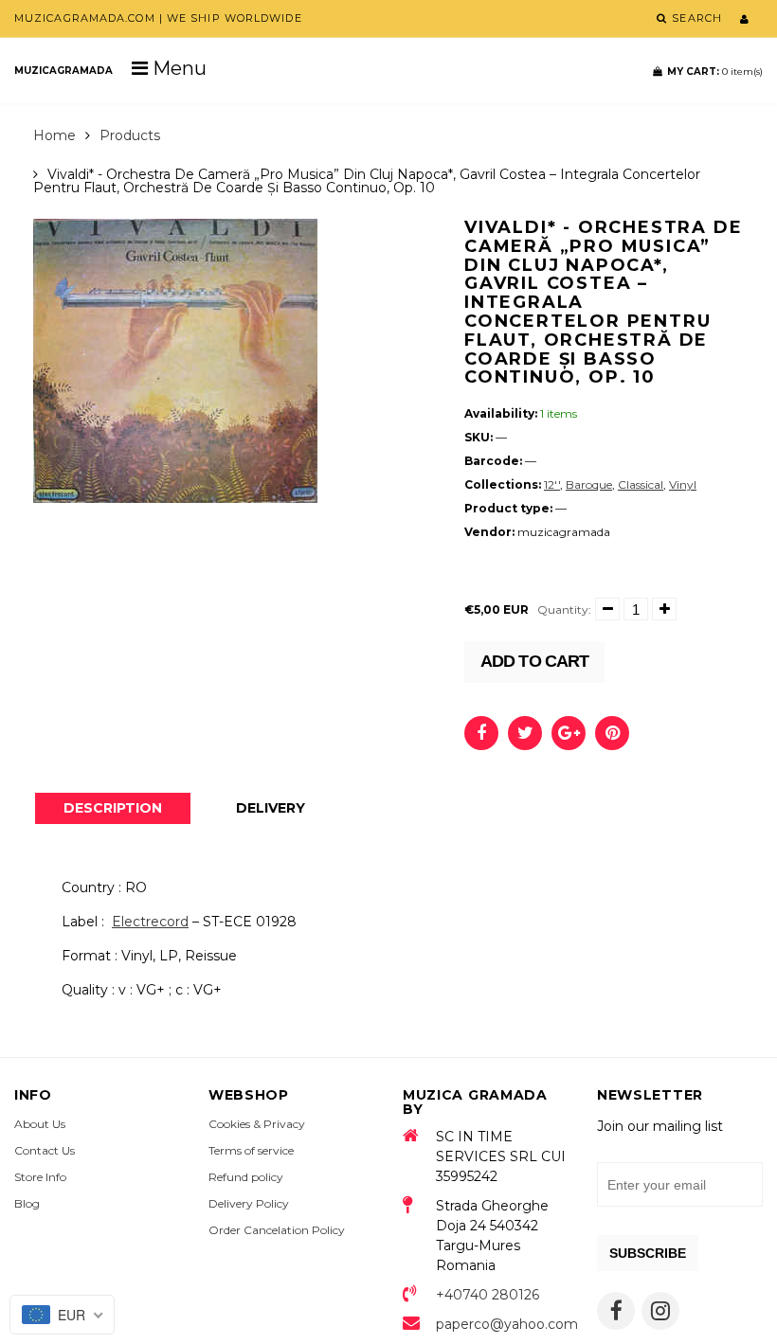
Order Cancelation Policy (276, 1230)
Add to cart (534, 661)
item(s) (715, 71)
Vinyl (682, 484)
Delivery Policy (248, 1203)
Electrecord (150, 921)
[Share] (481, 733)
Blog (27, 1203)
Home (54, 135)
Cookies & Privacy (256, 1124)
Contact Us (44, 1150)
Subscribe (647, 1253)
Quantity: (564, 609)
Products (129, 135)
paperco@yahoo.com (502, 1324)
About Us (39, 1124)
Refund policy (245, 1177)
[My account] (744, 19)
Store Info (40, 1177)
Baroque (589, 484)
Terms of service (251, 1150)
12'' (552, 484)
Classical (640, 484)
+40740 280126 (487, 1294)
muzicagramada (63, 70)
